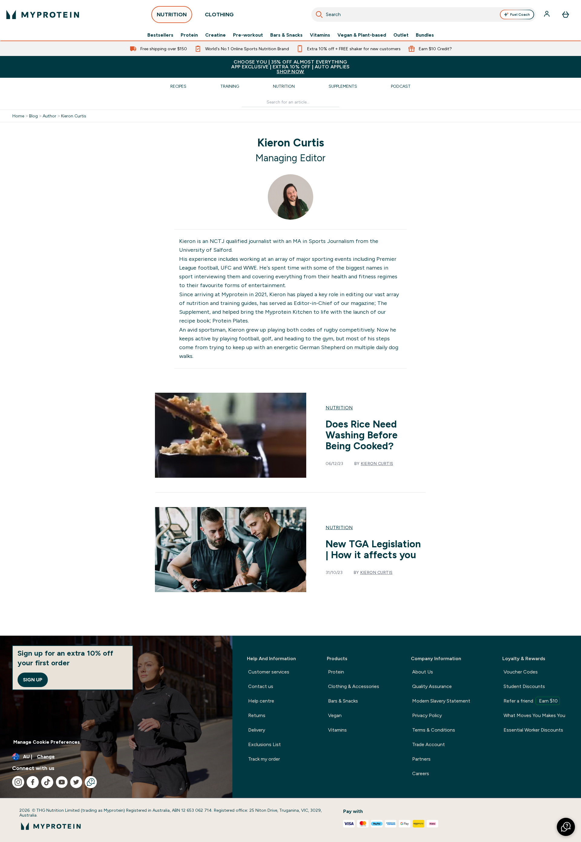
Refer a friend (531, 700)
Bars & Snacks (286, 35)
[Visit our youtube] (62, 782)
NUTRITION (172, 14)
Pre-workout (248, 35)
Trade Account (428, 744)
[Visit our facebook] (33, 782)
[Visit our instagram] (18, 782)
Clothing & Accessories (353, 686)
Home (18, 115)
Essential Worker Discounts (533, 729)
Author (49, 115)
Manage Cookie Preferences (46, 742)
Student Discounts (524, 686)
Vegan (335, 715)
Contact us (260, 686)
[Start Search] (319, 14)
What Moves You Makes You (534, 715)
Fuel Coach (520, 14)
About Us (422, 671)
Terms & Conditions (433, 729)
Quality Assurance (432, 686)
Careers (420, 773)
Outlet (401, 35)
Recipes (178, 86)
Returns (256, 715)
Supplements (343, 86)
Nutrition (284, 86)
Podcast (401, 86)
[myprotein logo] (42, 14)
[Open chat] (91, 782)
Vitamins (320, 35)
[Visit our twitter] (76, 782)
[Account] (547, 14)
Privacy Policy (427, 715)
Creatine (215, 35)
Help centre (261, 700)
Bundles (425, 35)
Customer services (268, 671)
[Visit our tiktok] (47, 782)
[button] (566, 827)
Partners (421, 759)
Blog (33, 115)
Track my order (264, 759)
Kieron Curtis (73, 115)
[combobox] (423, 14)
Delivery (256, 729)
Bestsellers (160, 35)
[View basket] (565, 14)
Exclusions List (264, 744)
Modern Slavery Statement (441, 700)
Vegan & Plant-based (361, 35)
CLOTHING (219, 14)
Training (229, 86)
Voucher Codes (521, 671)
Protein (189, 35)
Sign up (32, 679)
